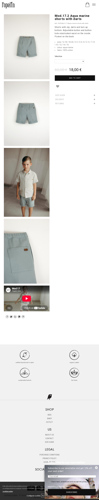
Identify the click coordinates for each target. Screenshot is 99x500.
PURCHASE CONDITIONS (50, 455)
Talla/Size (58, 56)
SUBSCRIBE (71, 492)
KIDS (49, 415)
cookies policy (8, 491)
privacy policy (87, 482)
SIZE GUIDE (49, 442)
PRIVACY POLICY (49, 458)
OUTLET (49, 422)
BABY (49, 418)
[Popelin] (8, 5)
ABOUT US (49, 435)
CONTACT (49, 438)
